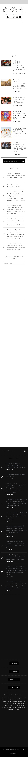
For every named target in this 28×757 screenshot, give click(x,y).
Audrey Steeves (18, 105)
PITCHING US (14, 671)
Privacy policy (14, 679)
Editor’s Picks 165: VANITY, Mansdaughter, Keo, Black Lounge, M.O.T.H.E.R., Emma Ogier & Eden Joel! (16, 465)
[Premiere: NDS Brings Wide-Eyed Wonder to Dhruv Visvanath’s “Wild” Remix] (6, 116)
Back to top (13, 753)
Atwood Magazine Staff (20, 73)
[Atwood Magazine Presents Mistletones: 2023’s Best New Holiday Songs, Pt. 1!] (6, 63)
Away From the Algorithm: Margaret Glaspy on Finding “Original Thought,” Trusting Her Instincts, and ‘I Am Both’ (15, 557)
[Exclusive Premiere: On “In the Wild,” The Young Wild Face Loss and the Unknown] (6, 145)
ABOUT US (14, 663)
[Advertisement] (14, 39)
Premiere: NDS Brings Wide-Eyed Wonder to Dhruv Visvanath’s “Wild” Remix (20, 115)
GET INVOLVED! (14, 687)
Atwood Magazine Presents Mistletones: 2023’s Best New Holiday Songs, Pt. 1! (20, 66)
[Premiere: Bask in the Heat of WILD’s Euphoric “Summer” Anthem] (6, 132)
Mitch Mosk (17, 91)
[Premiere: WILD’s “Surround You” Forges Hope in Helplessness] (6, 100)
